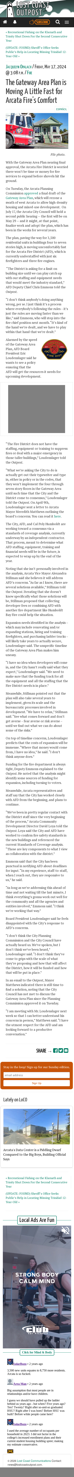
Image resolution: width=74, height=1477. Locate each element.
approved (31, 193)
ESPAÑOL (61, 109)
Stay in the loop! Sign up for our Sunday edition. (36, 1067)
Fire (29, 72)
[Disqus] (37, 1405)
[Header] (37, 8)
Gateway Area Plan (19, 198)
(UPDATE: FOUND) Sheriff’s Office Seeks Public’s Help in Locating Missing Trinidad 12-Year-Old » (36, 52)
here (57, 516)
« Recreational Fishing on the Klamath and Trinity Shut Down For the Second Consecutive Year (36, 36)
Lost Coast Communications (34, 1461)
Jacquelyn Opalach (18, 66)
